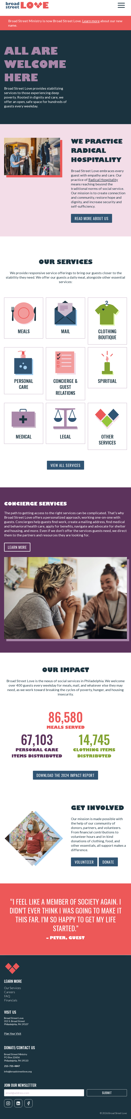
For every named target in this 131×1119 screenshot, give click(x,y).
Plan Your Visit (12, 1033)
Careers (9, 992)
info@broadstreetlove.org (18, 1071)
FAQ (7, 996)
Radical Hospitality (103, 180)
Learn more (91, 21)
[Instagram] (8, 1103)
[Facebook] (28, 1103)
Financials (10, 1000)
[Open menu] (121, 5)
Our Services (12, 988)
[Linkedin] (18, 1103)
